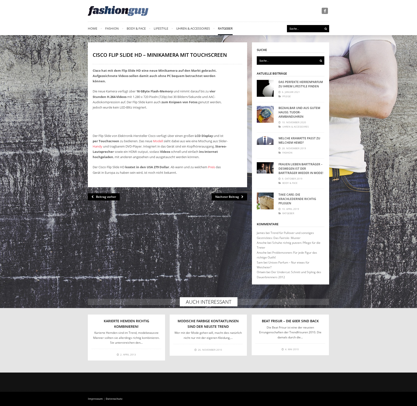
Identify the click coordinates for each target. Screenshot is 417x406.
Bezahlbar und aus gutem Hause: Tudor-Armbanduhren (299, 112)
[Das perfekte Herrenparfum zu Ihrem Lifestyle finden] (265, 88)
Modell (158, 141)
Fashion (112, 28)
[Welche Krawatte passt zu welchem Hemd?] (265, 144)
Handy (97, 146)
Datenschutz (114, 398)
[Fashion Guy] (118, 11)
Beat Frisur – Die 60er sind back (290, 321)
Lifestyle (161, 28)
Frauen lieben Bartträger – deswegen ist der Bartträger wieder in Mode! (300, 168)
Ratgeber (225, 28)
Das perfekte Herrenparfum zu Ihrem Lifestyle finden (300, 84)
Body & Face (136, 28)
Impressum (95, 398)
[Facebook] (325, 11)
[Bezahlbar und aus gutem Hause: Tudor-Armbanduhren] (265, 114)
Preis (211, 167)
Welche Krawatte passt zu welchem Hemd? (299, 140)
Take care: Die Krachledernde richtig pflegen (297, 199)
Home (92, 28)
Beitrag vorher (106, 197)
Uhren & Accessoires (193, 28)
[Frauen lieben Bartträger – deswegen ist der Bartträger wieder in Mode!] (265, 170)
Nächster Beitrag (227, 197)
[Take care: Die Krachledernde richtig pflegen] (265, 201)
